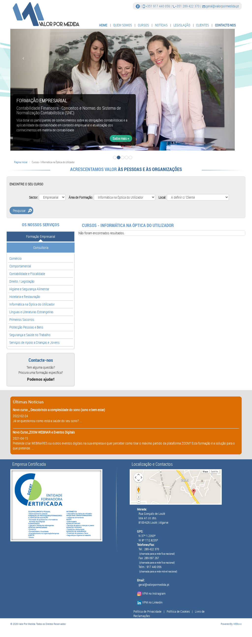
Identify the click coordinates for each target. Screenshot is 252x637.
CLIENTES (202, 25)
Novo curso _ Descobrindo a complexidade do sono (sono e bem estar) (59, 409)
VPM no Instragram (154, 593)
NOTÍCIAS (161, 25)
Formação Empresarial (40, 236)
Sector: (33, 197)
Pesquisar (19, 210)
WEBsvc (237, 624)
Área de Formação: (81, 197)
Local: (162, 197)
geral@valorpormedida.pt (222, 6)
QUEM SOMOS (122, 25)
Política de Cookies (178, 611)
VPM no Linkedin (152, 602)
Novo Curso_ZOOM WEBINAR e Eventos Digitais (44, 432)
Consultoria (40, 247)
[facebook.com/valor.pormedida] (138, 6)
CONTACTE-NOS (225, 25)
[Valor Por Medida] (45, 14)
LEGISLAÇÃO (181, 25)
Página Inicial (20, 162)
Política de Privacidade (147, 611)
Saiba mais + (121, 138)
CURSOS (143, 25)
